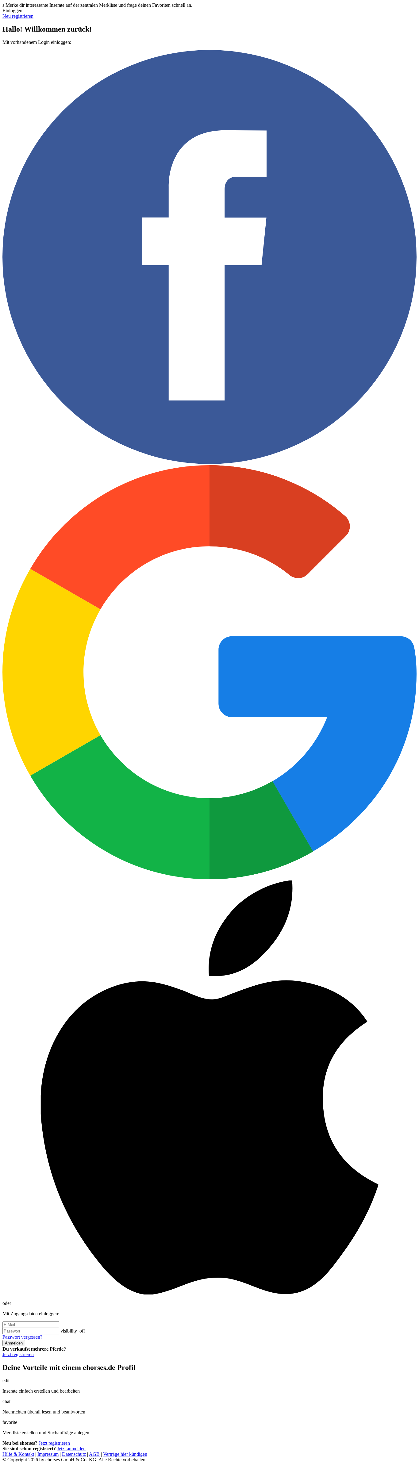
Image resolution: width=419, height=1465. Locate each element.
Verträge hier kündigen (125, 1454)
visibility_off (72, 1330)
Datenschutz (74, 1454)
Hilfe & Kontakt (18, 1454)
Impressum (48, 1454)
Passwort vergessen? (22, 1337)
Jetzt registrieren (18, 1354)
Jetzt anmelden (71, 1448)
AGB (94, 1454)
